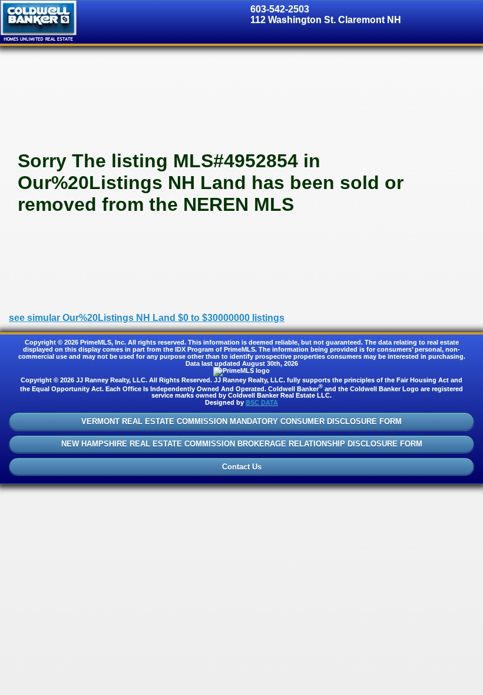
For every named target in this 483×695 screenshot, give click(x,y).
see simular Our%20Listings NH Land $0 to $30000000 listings (146, 318)
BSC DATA (262, 402)
